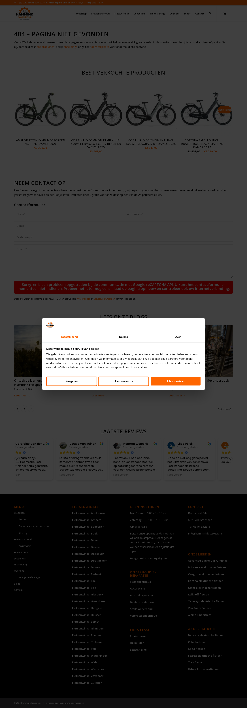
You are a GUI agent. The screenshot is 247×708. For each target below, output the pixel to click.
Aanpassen (121, 381)
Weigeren (72, 381)
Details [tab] (123, 336)
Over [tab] (178, 336)
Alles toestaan (175, 381)
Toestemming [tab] (69, 336)
